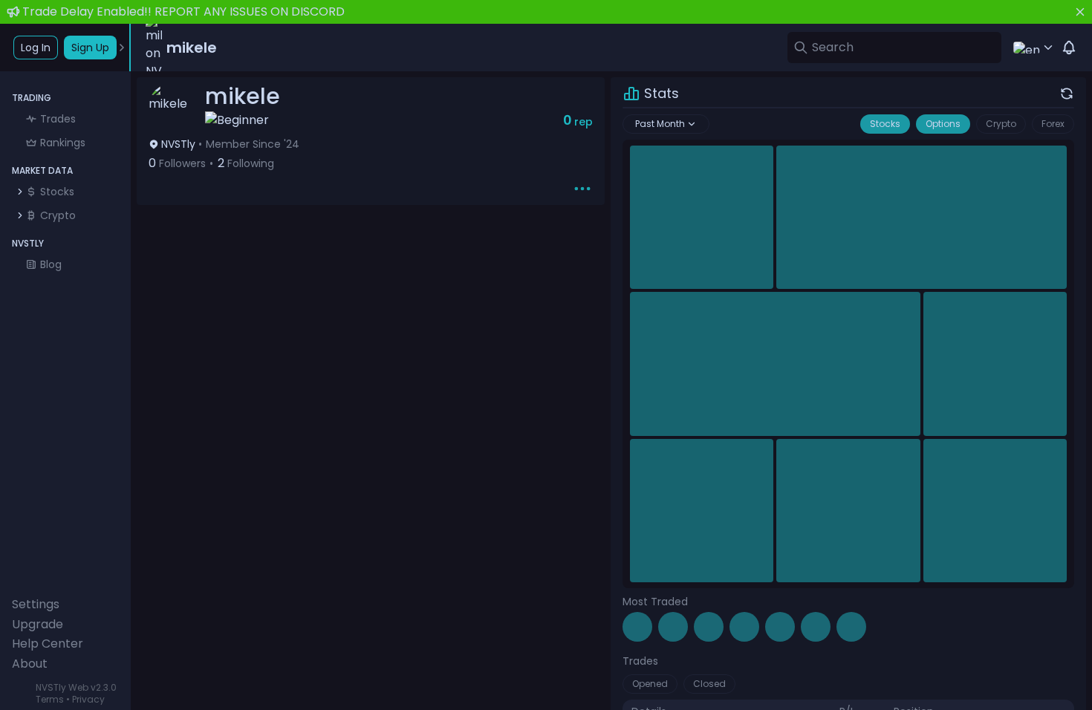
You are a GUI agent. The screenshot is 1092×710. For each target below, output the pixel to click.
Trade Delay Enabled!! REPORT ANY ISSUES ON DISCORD (183, 11)
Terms (50, 699)
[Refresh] (1066, 93)
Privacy (88, 699)
